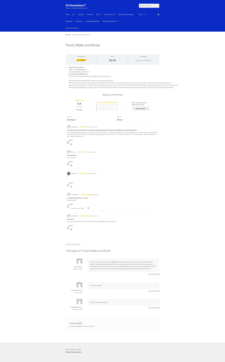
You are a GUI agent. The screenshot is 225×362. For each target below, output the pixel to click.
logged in (80, 326)
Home (67, 14)
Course (74, 34)
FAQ (98, 14)
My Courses (79, 21)
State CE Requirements (109, 21)
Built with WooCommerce (73, 352)
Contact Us (90, 14)
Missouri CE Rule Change (125, 14)
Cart (73, 14)
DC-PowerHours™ (76, 5)
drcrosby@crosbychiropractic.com (79, 72)
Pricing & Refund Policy (92, 21)
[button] (70, 142)
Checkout (81, 14)
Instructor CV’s (108, 14)
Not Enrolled (81, 60)
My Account (69, 21)
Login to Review (140, 108)
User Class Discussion (72, 28)
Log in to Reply (152, 274)
